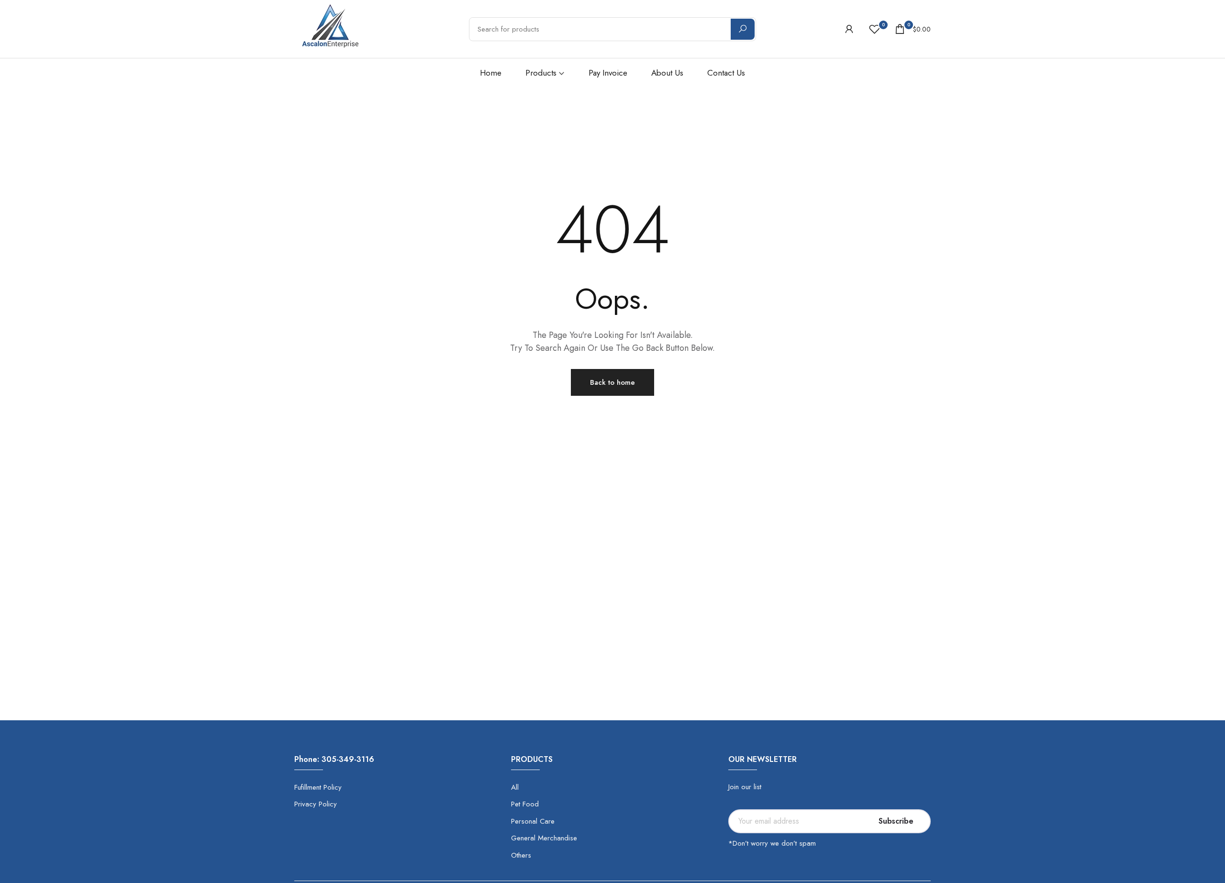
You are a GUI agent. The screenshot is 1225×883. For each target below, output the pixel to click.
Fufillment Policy (318, 787)
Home (490, 72)
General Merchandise (544, 838)
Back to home (612, 382)
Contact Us (726, 72)
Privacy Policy (315, 804)
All (515, 787)
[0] (874, 29)
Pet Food (525, 804)
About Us (667, 72)
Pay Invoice (608, 72)
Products (541, 72)
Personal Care (533, 821)
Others (521, 855)
